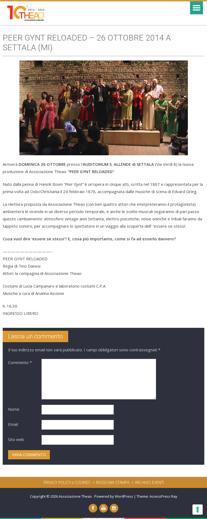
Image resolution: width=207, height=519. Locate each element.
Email (13, 424)
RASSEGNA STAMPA (112, 482)
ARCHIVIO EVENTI (149, 482)
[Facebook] (93, 508)
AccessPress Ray (163, 496)
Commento (20, 362)
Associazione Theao (76, 496)
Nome (13, 409)
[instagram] (114, 508)
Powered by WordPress (113, 496)
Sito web (16, 439)
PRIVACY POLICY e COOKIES (66, 482)
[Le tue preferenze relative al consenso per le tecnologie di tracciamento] (197, 509)
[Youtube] (103, 508)
